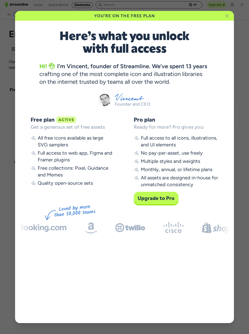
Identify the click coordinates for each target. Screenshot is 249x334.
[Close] (227, 16)
